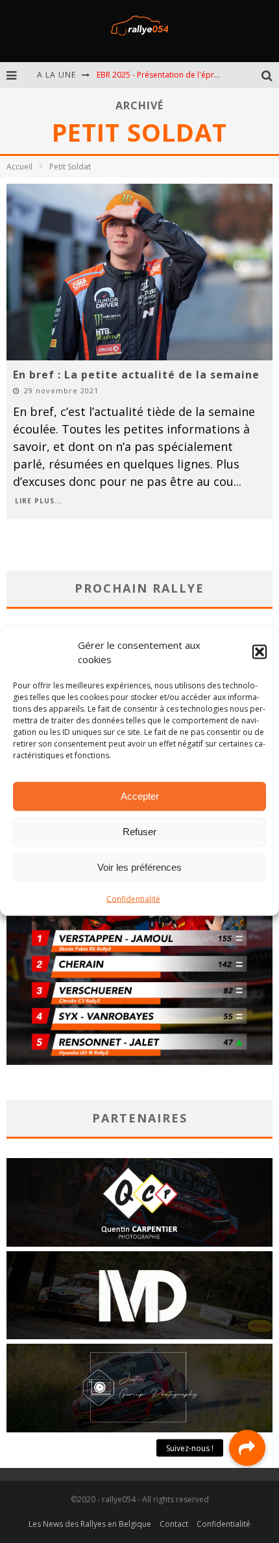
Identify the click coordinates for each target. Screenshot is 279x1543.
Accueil (19, 166)
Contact (174, 1523)
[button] (259, 652)
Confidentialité (133, 898)
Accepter (140, 796)
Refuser (139, 831)
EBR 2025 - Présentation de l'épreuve (164, 74)
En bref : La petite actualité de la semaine (136, 374)
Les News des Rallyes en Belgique (90, 1523)
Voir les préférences (139, 867)
